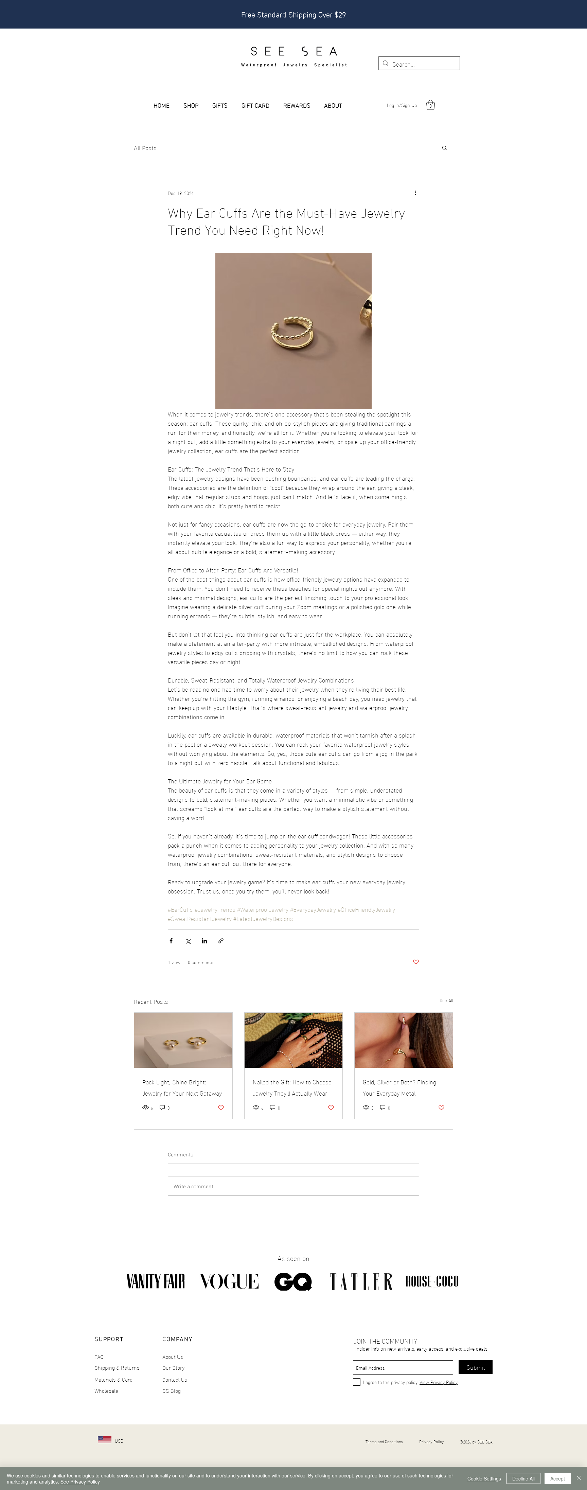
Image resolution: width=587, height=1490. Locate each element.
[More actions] (415, 193)
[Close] (579, 1478)
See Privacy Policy (80, 1481)
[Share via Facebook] (171, 941)
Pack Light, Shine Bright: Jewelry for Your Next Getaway (182, 1087)
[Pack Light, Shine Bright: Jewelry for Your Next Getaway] (183, 1040)
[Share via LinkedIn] (204, 941)
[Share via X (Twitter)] (187, 941)
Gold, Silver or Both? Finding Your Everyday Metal (399, 1087)
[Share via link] (221, 941)
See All (446, 1000)
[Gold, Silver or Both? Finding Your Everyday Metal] (404, 1040)
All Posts (145, 147)
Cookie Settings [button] (484, 1478)
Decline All (523, 1478)
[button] (430, 105)
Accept (557, 1478)
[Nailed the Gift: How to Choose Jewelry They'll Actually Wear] (294, 1040)
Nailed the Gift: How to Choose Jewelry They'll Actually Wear (292, 1087)
